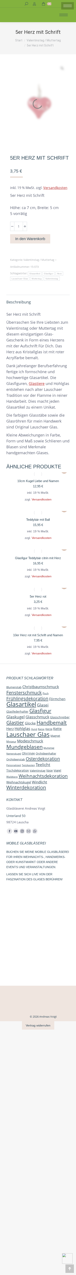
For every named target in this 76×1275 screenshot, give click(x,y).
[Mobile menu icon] (67, 6)
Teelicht (43, 764)
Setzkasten (28, 765)
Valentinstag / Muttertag (38, 260)
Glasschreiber (60, 717)
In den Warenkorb (30, 239)
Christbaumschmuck (40, 686)
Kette (57, 728)
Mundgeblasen (24, 746)
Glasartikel (34, 273)
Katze (41, 729)
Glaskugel (15, 716)
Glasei (43, 705)
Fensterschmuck (24, 692)
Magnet (55, 736)
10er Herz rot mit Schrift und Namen (38, 635)
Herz (59, 273)
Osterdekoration (43, 759)
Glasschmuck (37, 716)
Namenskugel (13, 753)
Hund (34, 729)
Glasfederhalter (17, 712)
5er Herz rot (38, 596)
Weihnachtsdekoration (43, 776)
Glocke (30, 723)
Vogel (57, 770)
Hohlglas (22, 728)
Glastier (15, 722)
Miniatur (11, 741)
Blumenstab (14, 687)
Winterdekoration (26, 787)
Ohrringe (28, 753)
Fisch (46, 693)
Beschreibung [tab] (18, 301)
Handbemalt (52, 722)
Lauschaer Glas (20, 278)
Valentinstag (51, 278)
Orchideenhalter (46, 753)
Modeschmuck (30, 741)
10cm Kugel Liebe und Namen (38, 481)
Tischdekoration (17, 770)
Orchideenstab (15, 759)
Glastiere (37, 383)
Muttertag (37, 278)
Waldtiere (12, 777)
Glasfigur (48, 273)
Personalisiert (13, 765)
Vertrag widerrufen (38, 1025)
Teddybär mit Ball (38, 519)
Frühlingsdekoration (27, 698)
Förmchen (57, 699)
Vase (49, 770)
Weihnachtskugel (18, 782)
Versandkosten (55, 187)
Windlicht (39, 781)
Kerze (48, 729)
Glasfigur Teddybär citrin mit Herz (38, 558)
